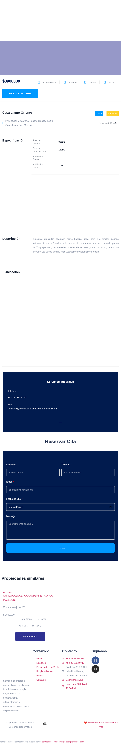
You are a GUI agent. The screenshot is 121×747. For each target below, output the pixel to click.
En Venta (7, 592)
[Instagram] (95, 669)
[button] (111, 20)
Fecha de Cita (13, 498)
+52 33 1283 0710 (17, 397)
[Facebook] (95, 660)
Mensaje (10, 516)
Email (9, 481)
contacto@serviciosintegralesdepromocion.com (63, 742)
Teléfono (66, 464)
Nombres (11, 464)
